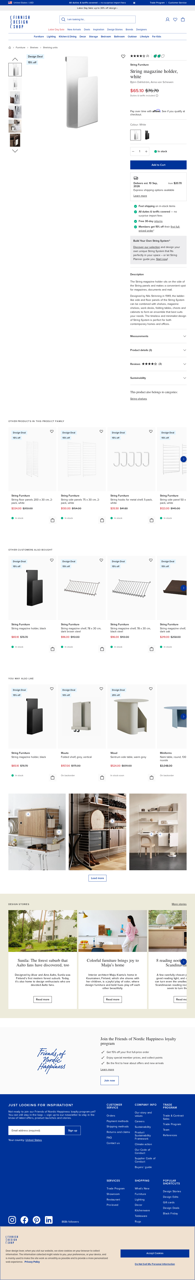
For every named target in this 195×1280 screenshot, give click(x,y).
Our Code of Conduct (142, 1151)
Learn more (107, 1069)
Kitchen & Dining (68, 36)
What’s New (142, 1188)
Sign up (72, 1130)
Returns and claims (118, 1132)
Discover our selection (146, 247)
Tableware (141, 1216)
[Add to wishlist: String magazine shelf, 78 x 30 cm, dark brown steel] (101, 560)
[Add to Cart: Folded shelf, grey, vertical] (102, 777)
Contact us (113, 1143)
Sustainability (143, 1127)
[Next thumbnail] (15, 151)
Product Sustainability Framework (143, 1136)
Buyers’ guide (143, 1167)
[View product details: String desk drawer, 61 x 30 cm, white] (151, 834)
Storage (93, 36)
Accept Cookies (154, 1253)
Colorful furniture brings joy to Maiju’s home (113, 962)
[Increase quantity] (146, 151)
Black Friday (170, 1213)
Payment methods (118, 1121)
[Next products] (184, 459)
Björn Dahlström (139, 82)
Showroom (113, 1194)
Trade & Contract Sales (173, 1117)
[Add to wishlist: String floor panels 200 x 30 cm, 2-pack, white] (52, 431)
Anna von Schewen (162, 82)
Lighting (51, 36)
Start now (161, 259)
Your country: (16, 1140)
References (170, 1135)
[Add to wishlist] (123, 56)
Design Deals (171, 1208)
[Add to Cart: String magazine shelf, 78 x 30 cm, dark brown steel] (102, 649)
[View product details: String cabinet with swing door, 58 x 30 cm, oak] (28, 814)
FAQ (109, 1137)
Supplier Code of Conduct (145, 1160)
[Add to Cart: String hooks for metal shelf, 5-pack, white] (151, 520)
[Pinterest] (36, 1220)
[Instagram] (12, 1220)
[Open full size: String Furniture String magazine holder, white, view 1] (77, 92)
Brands (129, 29)
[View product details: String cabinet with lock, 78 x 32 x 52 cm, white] (160, 834)
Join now (109, 1080)
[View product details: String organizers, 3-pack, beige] (59, 832)
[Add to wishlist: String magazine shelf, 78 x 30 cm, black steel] (151, 560)
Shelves (34, 47)
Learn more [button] (140, 195)
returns (158, 221)
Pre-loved (112, 1205)
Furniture (39, 36)
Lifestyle (144, 36)
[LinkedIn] (49, 1220)
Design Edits (170, 1197)
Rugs (138, 1221)
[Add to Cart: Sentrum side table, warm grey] (151, 777)
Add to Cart (158, 165)
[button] (167, 19)
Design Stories (115, 29)
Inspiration (98, 29)
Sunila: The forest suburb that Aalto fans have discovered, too (42, 962)
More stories (179, 904)
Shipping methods (118, 1126)
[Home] (9, 47)
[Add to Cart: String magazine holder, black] (52, 649)
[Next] (184, 962)
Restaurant (113, 1199)
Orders (111, 1115)
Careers (140, 1121)
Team (166, 1129)
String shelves (138, 398)
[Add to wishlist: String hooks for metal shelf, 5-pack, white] (151, 431)
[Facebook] (24, 1220)
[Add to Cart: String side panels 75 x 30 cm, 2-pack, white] (102, 520)
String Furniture (139, 64)
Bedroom (106, 36)
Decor (83, 36)
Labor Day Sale (56, 29)
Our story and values (143, 1114)
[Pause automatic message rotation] (134, 2)
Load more (97, 878)
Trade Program (172, 1124)
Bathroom (119, 36)
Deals (87, 29)
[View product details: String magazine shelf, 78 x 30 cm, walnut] (112, 821)
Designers (141, 29)
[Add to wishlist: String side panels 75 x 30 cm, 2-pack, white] (101, 431)
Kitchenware (142, 1210)
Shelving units (50, 47)
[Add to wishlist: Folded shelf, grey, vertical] (101, 688)
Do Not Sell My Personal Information (155, 1264)
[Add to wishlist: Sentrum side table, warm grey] (151, 688)
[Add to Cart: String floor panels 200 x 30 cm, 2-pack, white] (52, 520)
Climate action (143, 1144)
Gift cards (169, 1202)
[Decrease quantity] (133, 151)
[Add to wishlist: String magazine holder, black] (52, 560)
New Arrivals (74, 29)
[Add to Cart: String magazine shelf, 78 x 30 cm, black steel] (151, 649)
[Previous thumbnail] (15, 59)
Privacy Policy (32, 1261)
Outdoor (132, 36)
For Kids (156, 36)
